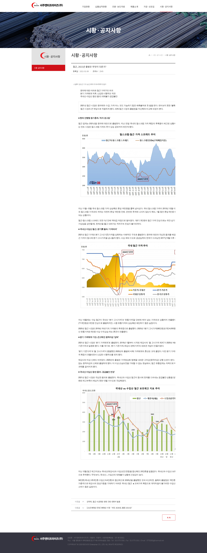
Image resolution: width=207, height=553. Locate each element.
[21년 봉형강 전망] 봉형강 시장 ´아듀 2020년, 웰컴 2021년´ (109, 508)
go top (202, 548)
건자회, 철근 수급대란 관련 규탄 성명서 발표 (103, 502)
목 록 (169, 517)
